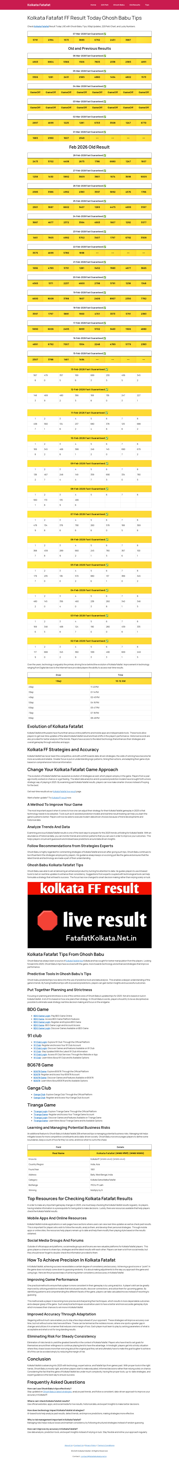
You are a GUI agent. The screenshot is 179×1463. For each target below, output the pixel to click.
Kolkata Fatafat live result (64, 791)
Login (44, 1111)
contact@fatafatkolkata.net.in (94, 1456)
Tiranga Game (41, 1114)
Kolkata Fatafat (38, 5)
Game (45, 1120)
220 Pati (104, 5)
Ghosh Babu (119, 5)
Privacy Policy (90, 1445)
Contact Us (79, 1445)
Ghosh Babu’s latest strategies (57, 1391)
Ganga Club (39, 1094)
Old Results (134, 5)
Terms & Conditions (106, 1445)
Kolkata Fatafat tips (74, 960)
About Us (69, 1445)
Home (93, 5)
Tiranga (38, 1111)
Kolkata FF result (59, 797)
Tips (147, 5)
